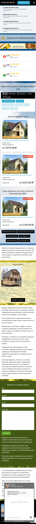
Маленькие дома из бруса (9, 231)
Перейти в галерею (17, 300)
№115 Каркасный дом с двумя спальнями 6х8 (17, 217)
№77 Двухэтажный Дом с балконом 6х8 (15, 140)
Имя (3, 388)
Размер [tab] (12, 94)
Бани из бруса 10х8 (12, 240)
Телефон (4, 395)
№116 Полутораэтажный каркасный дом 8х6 (17, 175)
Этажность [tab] (22, 94)
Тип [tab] (5, 94)
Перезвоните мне (24, 2)
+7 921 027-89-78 (7, 3)
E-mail (3, 402)
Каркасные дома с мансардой (25, 231)
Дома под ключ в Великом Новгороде (21, 38)
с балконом (20, 101)
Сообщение (5, 409)
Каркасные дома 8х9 (12, 236)
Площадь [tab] (7, 97)
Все (30, 94)
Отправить (6, 433)
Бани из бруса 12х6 (24, 240)
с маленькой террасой (8, 101)
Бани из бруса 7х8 (24, 236)
